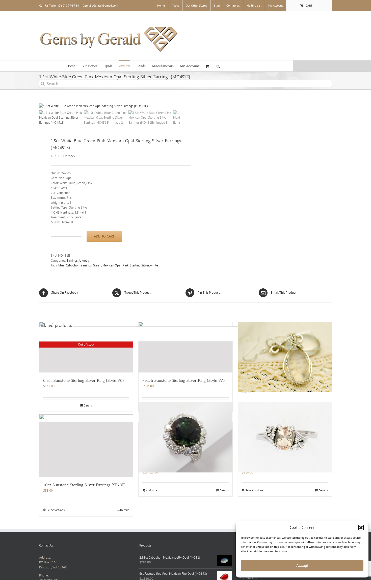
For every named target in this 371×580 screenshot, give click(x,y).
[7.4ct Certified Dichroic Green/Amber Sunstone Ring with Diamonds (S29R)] (185, 437)
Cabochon (73, 265)
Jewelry (84, 260)
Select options (254, 490)
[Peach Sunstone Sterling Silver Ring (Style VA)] (185, 357)
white (154, 265)
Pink (125, 265)
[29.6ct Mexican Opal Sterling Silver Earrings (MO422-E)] (285, 357)
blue (61, 265)
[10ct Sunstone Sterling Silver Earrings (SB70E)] (86, 449)
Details (224, 490)
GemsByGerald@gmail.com (100, 5)
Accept (302, 565)
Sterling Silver (139, 265)
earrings (86, 265)
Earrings (72, 260)
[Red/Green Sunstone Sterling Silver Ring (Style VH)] (285, 437)
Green (97, 265)
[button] (360, 527)
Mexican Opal (111, 265)
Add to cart (104, 236)
